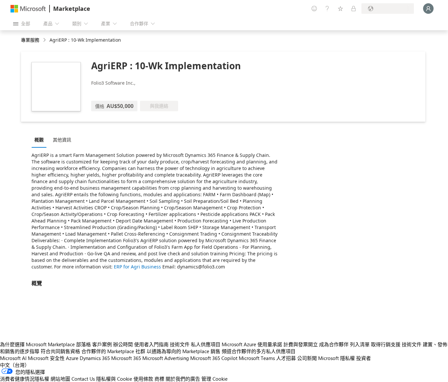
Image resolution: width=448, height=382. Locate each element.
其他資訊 (62, 140)
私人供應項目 (205, 344)
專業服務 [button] (30, 40)
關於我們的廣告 (183, 378)
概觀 (39, 140)
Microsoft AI (13, 358)
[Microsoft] (28, 8)
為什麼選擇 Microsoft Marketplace (37, 344)
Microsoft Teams (257, 358)
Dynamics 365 (95, 358)
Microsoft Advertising (165, 358)
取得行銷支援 (385, 344)
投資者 (363, 358)
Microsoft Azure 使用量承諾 (252, 344)
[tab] (40, 139)
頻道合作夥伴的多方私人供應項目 (258, 351)
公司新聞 (307, 358)
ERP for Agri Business (137, 267)
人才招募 (286, 358)
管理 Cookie (214, 378)
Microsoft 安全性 (46, 358)
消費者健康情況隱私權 (24, 378)
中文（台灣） (15, 365)
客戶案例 (102, 344)
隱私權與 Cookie (114, 378)
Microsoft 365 (126, 358)
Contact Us (83, 378)
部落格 (83, 344)
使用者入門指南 (151, 344)
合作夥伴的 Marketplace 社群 (113, 351)
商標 (159, 378)
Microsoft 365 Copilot (213, 358)
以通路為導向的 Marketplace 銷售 (183, 351)
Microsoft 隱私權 (336, 358)
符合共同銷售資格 (60, 351)
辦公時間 (123, 344)
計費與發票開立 (300, 344)
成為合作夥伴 (334, 344)
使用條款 (143, 378)
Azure (72, 358)
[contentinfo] (45, 40)
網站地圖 (60, 378)
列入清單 (360, 344)
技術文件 (180, 344)
